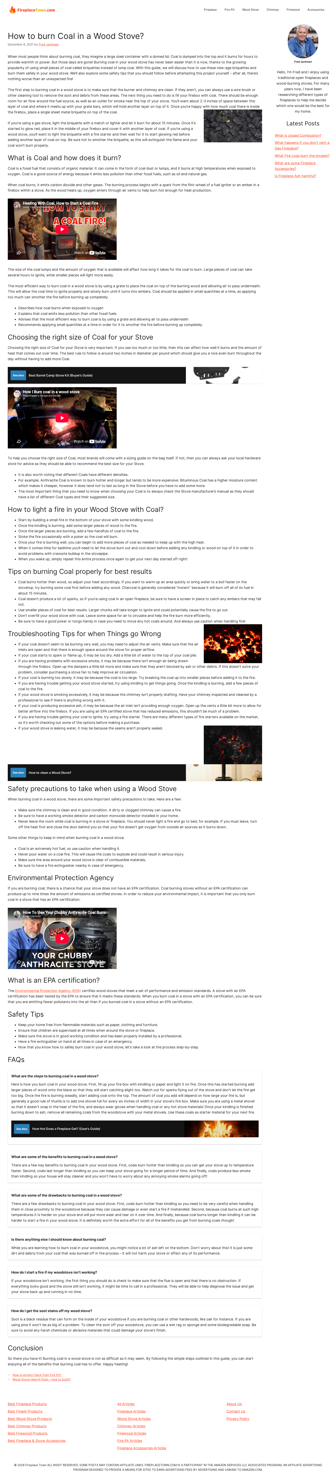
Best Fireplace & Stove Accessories (37, 1441)
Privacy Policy (238, 1419)
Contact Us (236, 1411)
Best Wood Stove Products (30, 1419)
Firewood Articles (131, 1433)
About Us (234, 1404)
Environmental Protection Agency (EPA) (48, 991)
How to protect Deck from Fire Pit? (36, 1375)
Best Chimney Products (27, 1426)
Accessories (315, 9)
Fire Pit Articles (129, 1441)
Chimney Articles (131, 1426)
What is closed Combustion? (298, 135)
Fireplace (210, 9)
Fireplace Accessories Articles (141, 1448)
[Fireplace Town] (32, 9)
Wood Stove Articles (134, 1419)
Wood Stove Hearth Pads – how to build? (41, 1379)
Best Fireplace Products (27, 1404)
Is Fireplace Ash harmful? (295, 176)
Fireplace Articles (131, 1411)
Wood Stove (250, 9)
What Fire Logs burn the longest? (302, 156)
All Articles (126, 1404)
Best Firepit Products (25, 1411)
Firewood (293, 9)
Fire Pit (229, 9)
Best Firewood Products (27, 1433)
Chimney (273, 9)
